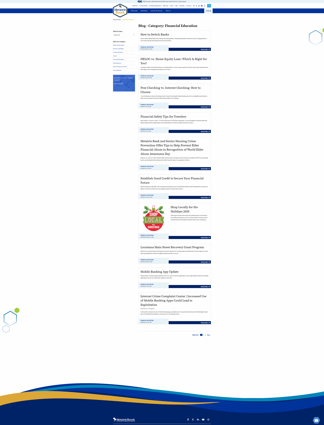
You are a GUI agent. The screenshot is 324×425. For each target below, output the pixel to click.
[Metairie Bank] (120, 17)
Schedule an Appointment (155, 5)
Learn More (117, 83)
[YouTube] (201, 5)
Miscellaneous (117, 63)
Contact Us (188, 5)
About (168, 11)
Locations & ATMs (143, 5)
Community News (118, 52)
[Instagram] (204, 5)
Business (144, 11)
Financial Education (146, 47)
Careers (171, 5)
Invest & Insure (156, 11)
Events (115, 56)
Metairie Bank (117, 19)
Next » (208, 335)
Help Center (135, 5)
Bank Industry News (118, 45)
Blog (176, 5)
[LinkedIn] (199, 5)
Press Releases (117, 70)
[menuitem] (134, 10)
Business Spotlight (118, 48)
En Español (181, 5)
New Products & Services (120, 66)
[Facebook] (194, 5)
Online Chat (165, 5)
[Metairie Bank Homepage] (124, 419)
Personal (134, 11)
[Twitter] (196, 5)
